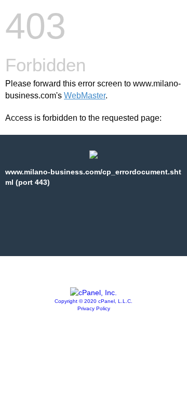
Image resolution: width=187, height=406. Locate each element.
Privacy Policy (93, 308)
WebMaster (84, 95)
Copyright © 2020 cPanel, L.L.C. (93, 301)
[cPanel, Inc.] (93, 292)
